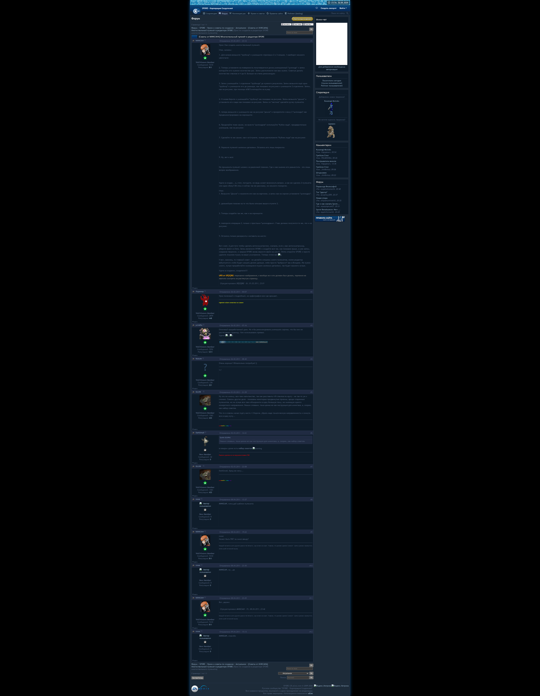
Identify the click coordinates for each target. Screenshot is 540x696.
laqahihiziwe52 (327, 212)
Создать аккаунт (329, 8)
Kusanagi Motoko (323, 149)
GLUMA (199, 392)
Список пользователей (331, 83)
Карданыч (325, 152)
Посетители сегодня (331, 80)
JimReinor (325, 169)
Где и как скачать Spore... (328, 204)
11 (311, 598)
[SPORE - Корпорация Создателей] (196, 11)
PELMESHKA (326, 158)
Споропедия (322, 92)
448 (210, 318)
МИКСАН (200, 41)
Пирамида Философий (326, 186)
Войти (342, 8)
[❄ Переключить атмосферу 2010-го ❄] (317, 8)
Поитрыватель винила (326, 161)
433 (210, 418)
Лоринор (200, 292)
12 (311, 631)
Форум (194, 28)
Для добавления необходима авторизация (331, 68)
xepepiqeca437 (327, 206)
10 (311, 565)
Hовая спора (321, 198)
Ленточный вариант (302, 19)
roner (198, 499)
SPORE (202, 28)
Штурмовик (321, 172)
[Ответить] (205, 40)
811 (210, 67)
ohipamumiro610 (327, 200)
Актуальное (241, 28)
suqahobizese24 (327, 189)
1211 (210, 352)
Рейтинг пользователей (332, 85)
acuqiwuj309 (325, 195)
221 (210, 385)
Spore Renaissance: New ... (328, 209)
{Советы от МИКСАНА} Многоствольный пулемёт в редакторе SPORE (229, 29)
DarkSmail (200, 433)
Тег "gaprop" (321, 192)
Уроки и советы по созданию (220, 28)
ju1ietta (199, 325)
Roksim (199, 359)
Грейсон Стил (322, 155)
